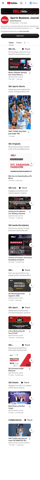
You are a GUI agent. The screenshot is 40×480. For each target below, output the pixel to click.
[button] (28, 42)
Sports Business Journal (15, 77)
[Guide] (3, 3)
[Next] (31, 64)
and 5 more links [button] (24, 31)
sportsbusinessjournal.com (10, 31)
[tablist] (20, 42)
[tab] (11, 42)
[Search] (21, 3)
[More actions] (30, 73)
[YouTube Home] (12, 3)
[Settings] (25, 3)
